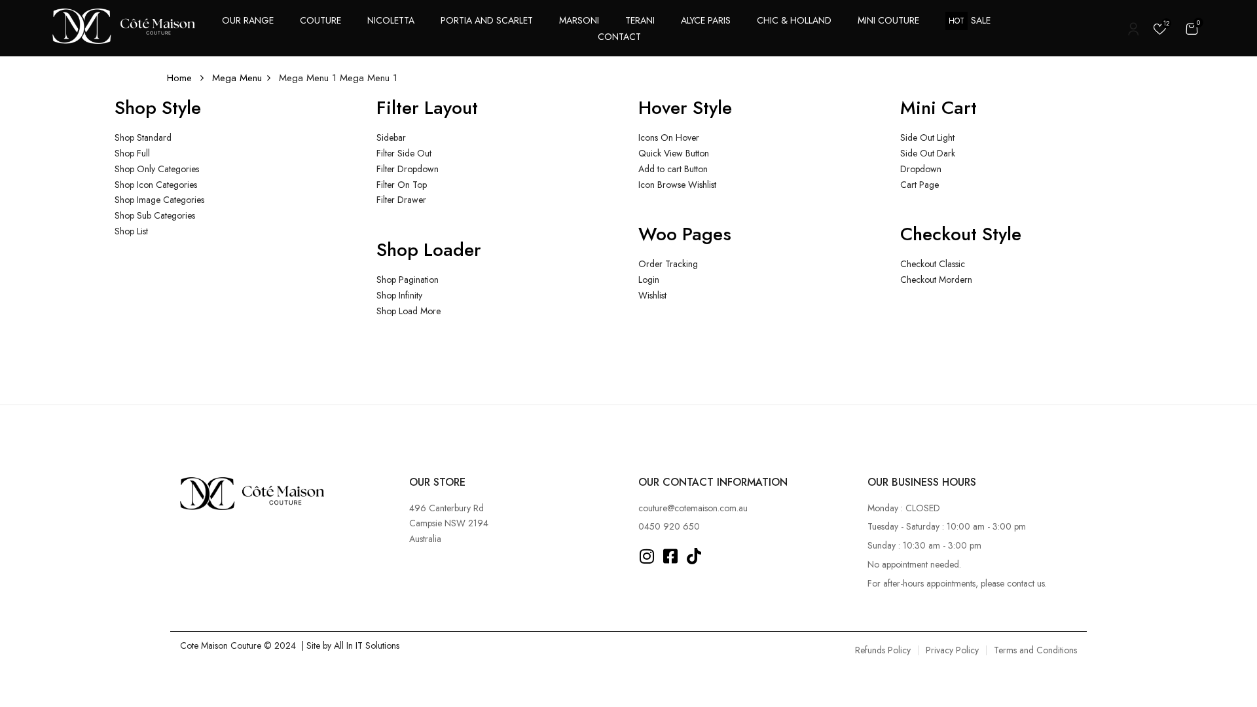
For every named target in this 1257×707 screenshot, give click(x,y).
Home (179, 78)
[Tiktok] (694, 556)
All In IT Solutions (366, 645)
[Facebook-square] (671, 556)
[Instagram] (647, 556)
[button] (1191, 28)
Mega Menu (237, 78)
